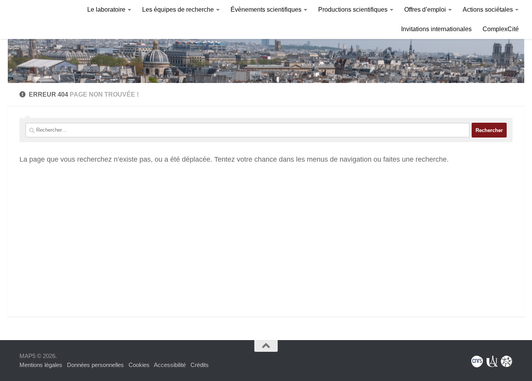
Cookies (139, 365)
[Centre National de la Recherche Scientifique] (477, 361)
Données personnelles (95, 365)
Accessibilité (170, 365)
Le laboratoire (106, 9)
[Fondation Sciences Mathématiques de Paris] (507, 361)
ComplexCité (501, 29)
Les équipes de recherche (178, 9)
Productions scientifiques (353, 9)
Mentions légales (40, 365)
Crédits (199, 365)
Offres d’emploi (425, 9)
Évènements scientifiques (266, 9)
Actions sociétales (488, 9)
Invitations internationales (436, 29)
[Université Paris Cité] (492, 361)
